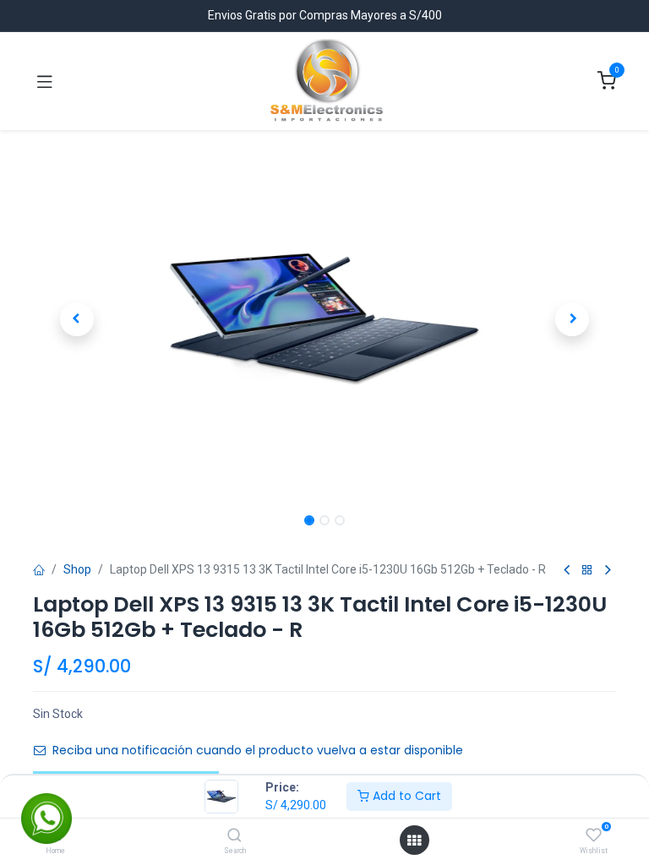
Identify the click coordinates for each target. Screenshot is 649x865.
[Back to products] (587, 570)
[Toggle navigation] (45, 81)
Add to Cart (405, 795)
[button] (77, 319)
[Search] (234, 836)
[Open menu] (414, 840)
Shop (77, 569)
